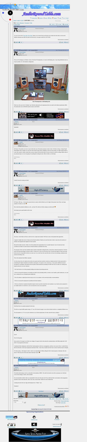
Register (55, 18)
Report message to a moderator (63, 39)
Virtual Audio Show (65, 400)
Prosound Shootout (11, 426)
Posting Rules (34, 18)
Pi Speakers (57, 419)
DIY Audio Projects (11, 419)
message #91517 (24, 193)
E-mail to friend (17, 24)
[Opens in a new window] (35, 441)
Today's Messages (20, 23)
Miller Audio (34, 426)
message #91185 (24, 50)
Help (50, 18)
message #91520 (24, 325)
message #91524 (24, 365)
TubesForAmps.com (57, 426)
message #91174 (22, 26)
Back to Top (41, 405)
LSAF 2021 (63, 402)
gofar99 (21, 142)
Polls (31, 23)
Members (41, 18)
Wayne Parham (22, 28)
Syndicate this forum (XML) (59, 406)
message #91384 (24, 140)
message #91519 (24, 298)
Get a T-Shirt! (66, 18)
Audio (18, 20)
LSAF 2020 (16, 26)
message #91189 (24, 119)
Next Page (41, 391)
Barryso (16, 121)
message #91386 (24, 171)
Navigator (27, 23)
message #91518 (24, 227)
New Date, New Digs (27, 35)
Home (15, 20)
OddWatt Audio (34, 419)
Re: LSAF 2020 (17, 50)
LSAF (22, 20)
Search (46, 18)
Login (60, 18)
